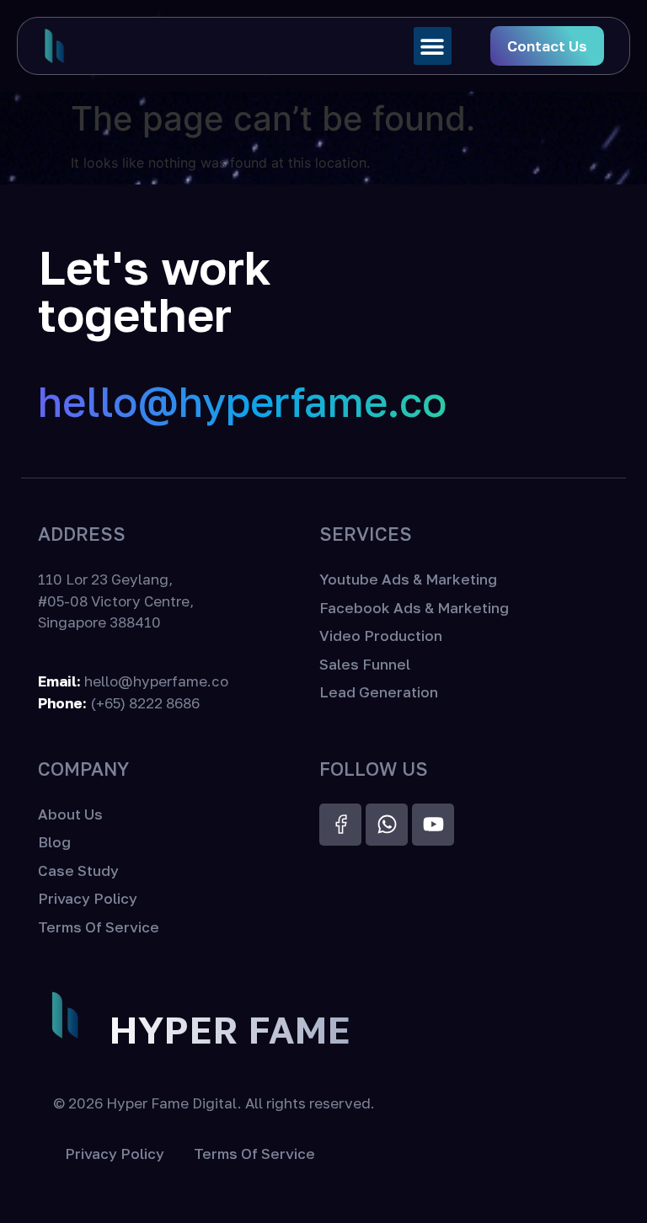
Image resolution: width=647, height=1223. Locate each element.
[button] (433, 46)
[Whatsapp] (387, 825)
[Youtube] (433, 825)
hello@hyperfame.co (242, 401)
